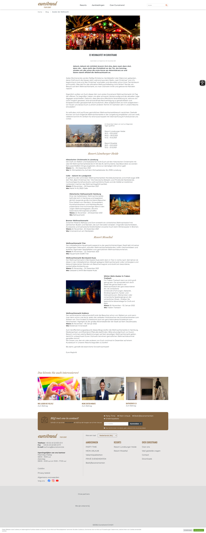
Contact (145, 455)
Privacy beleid (44, 473)
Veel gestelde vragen (151, 451)
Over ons (146, 447)
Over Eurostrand (117, 5)
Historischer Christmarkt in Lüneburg (82, 160)
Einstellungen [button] (188, 530)
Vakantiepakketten (94, 455)
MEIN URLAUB (92, 451)
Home (40, 12)
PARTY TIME (91, 447)
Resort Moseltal (121, 451)
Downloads (147, 459)
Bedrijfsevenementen (95, 463)
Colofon (41, 468)
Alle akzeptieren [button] (198, 530)
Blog (47, 12)
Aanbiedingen (98, 5)
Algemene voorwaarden (48, 477)
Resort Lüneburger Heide (125, 447)
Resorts (83, 5)
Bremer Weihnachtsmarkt (77, 221)
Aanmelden (134, 424)
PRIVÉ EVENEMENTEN (96, 459)
